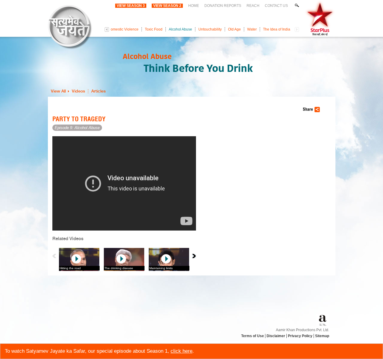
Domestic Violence (123, 29)
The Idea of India (276, 29)
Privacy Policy (300, 336)
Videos (78, 91)
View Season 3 (131, 6)
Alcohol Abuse (180, 29)
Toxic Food (153, 29)
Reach (253, 6)
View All (58, 91)
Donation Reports (222, 6)
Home (193, 6)
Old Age (234, 29)
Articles (98, 91)
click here (181, 351)
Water (252, 29)
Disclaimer (276, 336)
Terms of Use (252, 336)
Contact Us (276, 6)
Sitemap (322, 336)
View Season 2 (167, 6)
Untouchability (210, 29)
